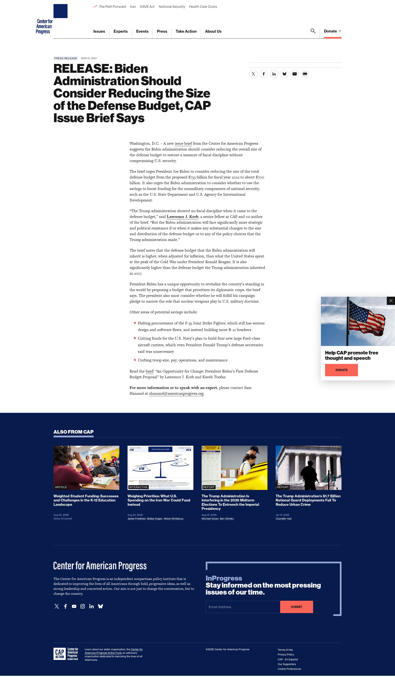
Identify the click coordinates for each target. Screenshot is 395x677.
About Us (213, 31)
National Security (172, 7)
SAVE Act (147, 7)
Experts (121, 31)
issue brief (183, 143)
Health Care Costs (203, 7)
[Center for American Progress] (61, 19)
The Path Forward (112, 7)
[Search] (313, 33)
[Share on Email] (294, 74)
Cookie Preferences (289, 668)
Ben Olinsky (227, 518)
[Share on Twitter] (253, 74)
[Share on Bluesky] (284, 74)
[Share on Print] (305, 74)
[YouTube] (74, 606)
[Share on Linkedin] (274, 74)
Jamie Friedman (137, 518)
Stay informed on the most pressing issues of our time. (263, 585)
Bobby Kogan (154, 518)
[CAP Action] (67, 654)
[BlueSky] (100, 606)
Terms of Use (285, 649)
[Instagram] (82, 606)
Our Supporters (287, 664)
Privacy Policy (286, 654)
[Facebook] (65, 606)
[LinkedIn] (91, 606)
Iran (133, 7)
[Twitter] (56, 606)
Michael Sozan (210, 518)
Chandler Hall (284, 518)
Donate (331, 31)
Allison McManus (173, 518)
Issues (99, 31)
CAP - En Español (288, 659)
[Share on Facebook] (264, 74)
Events (142, 31)
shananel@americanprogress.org (176, 393)
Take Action (186, 31)
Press (162, 31)
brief (149, 371)
